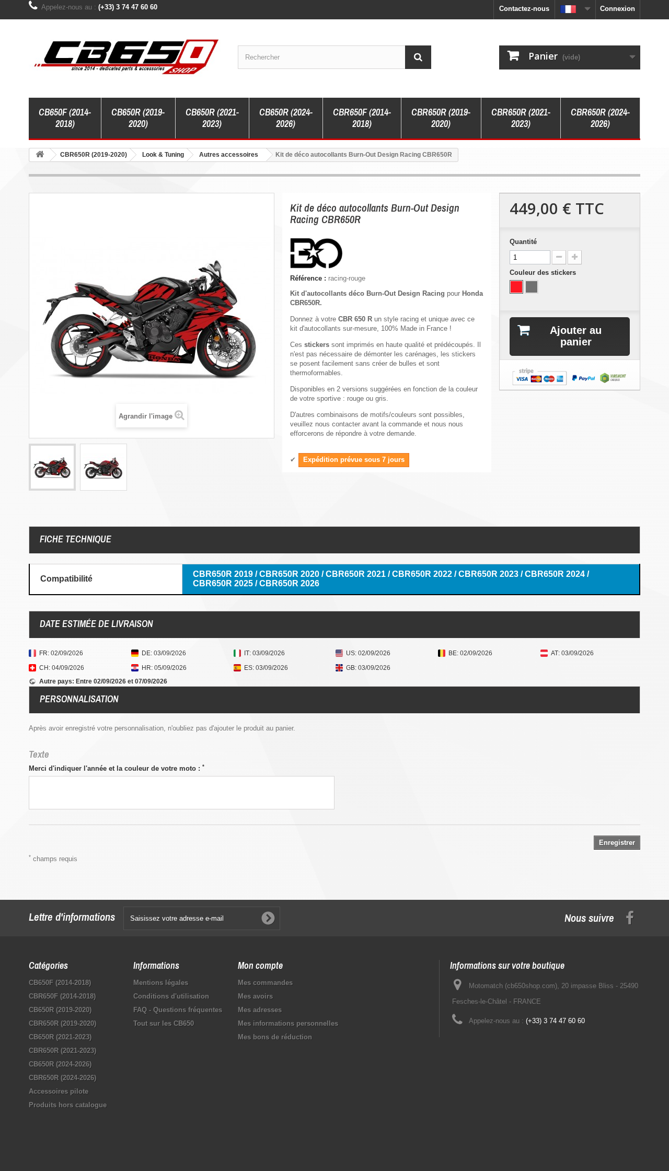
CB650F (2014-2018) (65, 118)
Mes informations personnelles (288, 1023)
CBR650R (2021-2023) (520, 118)
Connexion (617, 9)
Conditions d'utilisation (171, 996)
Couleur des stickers (544, 272)
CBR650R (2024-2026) (600, 118)
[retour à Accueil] (40, 154)
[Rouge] (516, 287)
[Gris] (531, 287)
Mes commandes (265, 983)
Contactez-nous (524, 9)
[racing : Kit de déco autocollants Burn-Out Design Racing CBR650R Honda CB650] (52, 467)
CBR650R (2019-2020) (440, 118)
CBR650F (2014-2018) (362, 118)
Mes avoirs (255, 996)
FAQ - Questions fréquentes (177, 1010)
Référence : (308, 278)
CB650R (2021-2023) (212, 118)
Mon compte (260, 965)
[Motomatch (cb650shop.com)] (125, 56)
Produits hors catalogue (68, 1105)
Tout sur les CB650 (163, 1023)
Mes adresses (260, 1010)
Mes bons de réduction (275, 1037)
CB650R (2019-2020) (138, 118)
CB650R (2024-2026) (286, 118)
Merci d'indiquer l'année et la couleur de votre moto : (116, 768)
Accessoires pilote (58, 1091)
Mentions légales (160, 983)
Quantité (523, 242)
